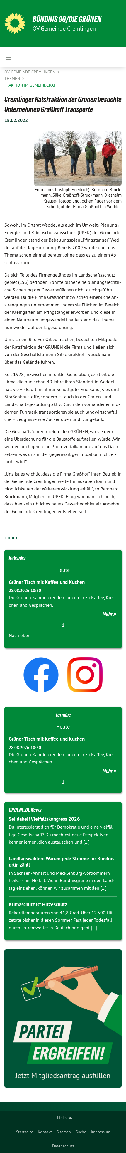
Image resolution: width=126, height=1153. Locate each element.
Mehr (108, 614)
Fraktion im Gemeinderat (30, 85)
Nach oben (19, 635)
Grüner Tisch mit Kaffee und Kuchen (47, 582)
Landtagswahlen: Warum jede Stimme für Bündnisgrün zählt (62, 861)
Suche (81, 1132)
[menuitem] (24, 1132)
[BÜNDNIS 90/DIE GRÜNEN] (14, 23)
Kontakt (45, 1132)
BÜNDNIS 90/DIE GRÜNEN (67, 19)
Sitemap (64, 1132)
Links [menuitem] (62, 1117)
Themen (12, 78)
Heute (63, 570)
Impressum (100, 1132)
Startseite (24, 1132)
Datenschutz (63, 1146)
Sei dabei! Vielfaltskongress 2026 (44, 819)
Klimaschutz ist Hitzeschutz (38, 904)
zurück (11, 537)
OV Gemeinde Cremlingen (30, 72)
